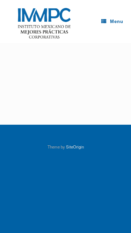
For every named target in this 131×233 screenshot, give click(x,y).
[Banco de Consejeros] (39, 21)
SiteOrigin (75, 147)
